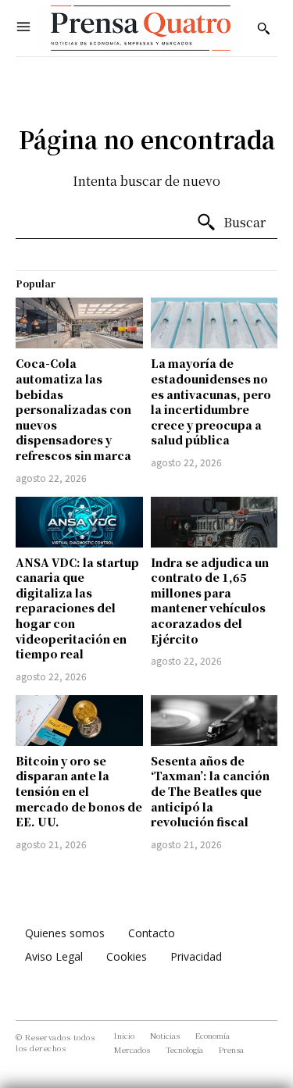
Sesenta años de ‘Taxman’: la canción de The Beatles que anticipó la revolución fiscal (210, 791)
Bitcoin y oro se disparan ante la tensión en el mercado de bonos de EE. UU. (79, 791)
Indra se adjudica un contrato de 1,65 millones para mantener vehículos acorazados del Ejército (210, 601)
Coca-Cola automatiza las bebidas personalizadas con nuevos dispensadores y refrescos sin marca (73, 409)
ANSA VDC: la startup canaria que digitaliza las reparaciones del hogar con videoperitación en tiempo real (77, 608)
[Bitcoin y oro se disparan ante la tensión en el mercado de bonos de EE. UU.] (79, 720)
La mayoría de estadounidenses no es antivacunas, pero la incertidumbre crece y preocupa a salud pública (211, 401)
